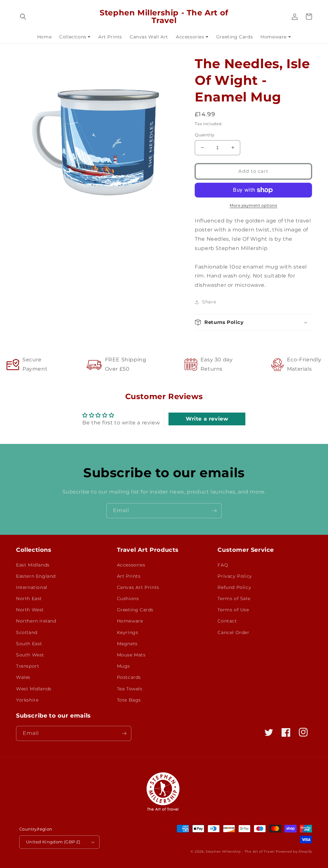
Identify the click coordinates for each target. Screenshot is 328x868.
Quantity (204, 134)
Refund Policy (234, 587)
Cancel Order (233, 632)
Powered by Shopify (294, 851)
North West (30, 610)
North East (29, 598)
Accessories (131, 565)
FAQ (222, 565)
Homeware (130, 621)
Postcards (129, 677)
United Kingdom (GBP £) (53, 841)
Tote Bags (129, 700)
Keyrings (127, 632)
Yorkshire (27, 700)
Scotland (26, 632)
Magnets (127, 644)
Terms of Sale (233, 598)
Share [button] (209, 302)
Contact (227, 621)
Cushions (128, 598)
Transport (27, 666)
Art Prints (129, 576)
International (31, 587)
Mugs (123, 666)
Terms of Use (233, 610)
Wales (23, 677)
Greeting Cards (135, 610)
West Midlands (34, 689)
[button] (23, 17)
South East (29, 644)
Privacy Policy (234, 576)
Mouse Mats (131, 655)
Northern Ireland (36, 621)
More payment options (253, 205)
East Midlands (33, 565)
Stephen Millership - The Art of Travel (240, 851)
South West (30, 655)
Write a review (207, 419)
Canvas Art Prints (138, 587)
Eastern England (36, 576)
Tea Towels (130, 689)
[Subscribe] (214, 510)
